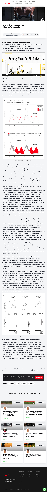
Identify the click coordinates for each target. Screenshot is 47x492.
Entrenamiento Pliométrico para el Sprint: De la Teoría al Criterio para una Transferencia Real (11, 413)
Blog (25, 1)
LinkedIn (24, 383)
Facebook (12, 383)
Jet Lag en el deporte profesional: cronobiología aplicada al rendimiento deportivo (10, 456)
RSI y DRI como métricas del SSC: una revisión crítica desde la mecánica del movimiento (35, 413)
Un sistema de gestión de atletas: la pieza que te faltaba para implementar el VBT (11, 435)
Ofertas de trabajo (28, 3)
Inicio (13, 1)
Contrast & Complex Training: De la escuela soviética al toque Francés (34, 435)
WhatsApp (32, 383)
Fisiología (15, 35)
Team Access (19, 1)
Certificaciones (18, 3)
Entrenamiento (9, 35)
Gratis (28, 1)
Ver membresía (39, 377)
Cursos (33, 1)
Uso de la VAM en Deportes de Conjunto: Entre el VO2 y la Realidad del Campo (34, 455)
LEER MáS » (5, 418)
